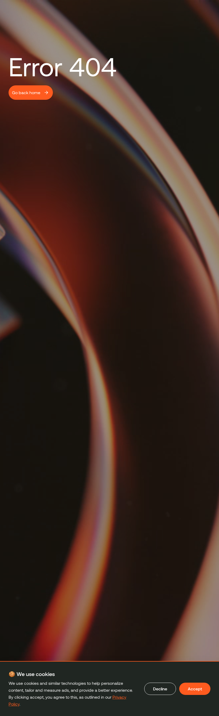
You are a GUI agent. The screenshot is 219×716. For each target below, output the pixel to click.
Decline (160, 688)
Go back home (26, 92)
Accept (195, 688)
